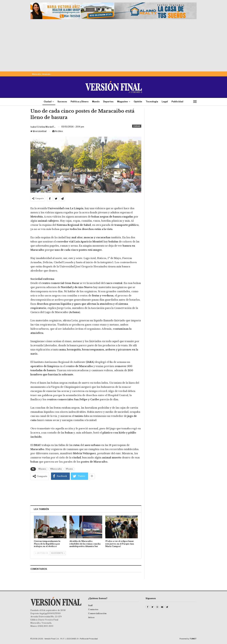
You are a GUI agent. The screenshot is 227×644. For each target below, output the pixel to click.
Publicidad (177, 101)
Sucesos (62, 101)
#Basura (42, 469)
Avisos (91, 617)
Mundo (96, 101)
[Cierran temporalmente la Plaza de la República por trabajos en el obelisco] (50, 527)
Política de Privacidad (89, 639)
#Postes (69, 469)
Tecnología (152, 101)
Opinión (138, 101)
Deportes (108, 101)
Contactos (93, 609)
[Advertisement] (113, 44)
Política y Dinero (79, 101)
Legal (165, 101)
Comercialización (97, 613)
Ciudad (48, 101)
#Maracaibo (56, 469)
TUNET (193, 639)
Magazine (122, 101)
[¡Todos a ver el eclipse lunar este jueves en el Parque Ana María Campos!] (121, 527)
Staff (90, 605)
